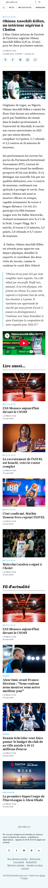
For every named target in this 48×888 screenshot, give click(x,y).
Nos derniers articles (18, 859)
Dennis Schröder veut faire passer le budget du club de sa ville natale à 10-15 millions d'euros (23, 743)
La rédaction (9, 51)
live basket (18, 862)
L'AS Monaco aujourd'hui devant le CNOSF (21, 410)
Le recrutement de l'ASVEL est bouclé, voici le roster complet (23, 463)
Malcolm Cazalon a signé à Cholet (22, 566)
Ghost (42, 875)
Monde (6, 676)
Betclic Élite (9, 17)
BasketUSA (31, 862)
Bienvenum (35, 859)
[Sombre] (36, 2)
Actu (11, 7)
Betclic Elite (25, 7)
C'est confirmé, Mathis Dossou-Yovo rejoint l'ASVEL (24, 515)
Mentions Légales (15, 865)
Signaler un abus (35, 865)
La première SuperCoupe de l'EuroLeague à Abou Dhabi (24, 798)
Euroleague (42, 7)
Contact (25, 868)
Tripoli (25, 878)
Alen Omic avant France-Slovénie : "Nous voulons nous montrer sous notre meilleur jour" (21, 685)
